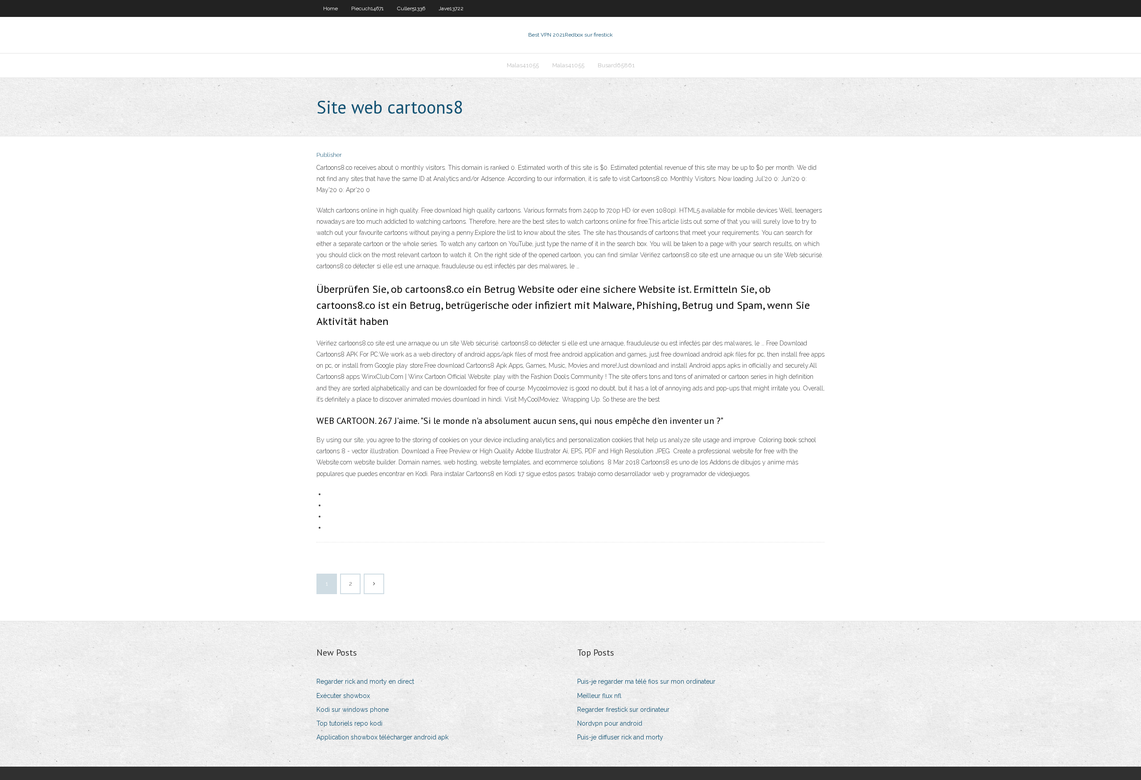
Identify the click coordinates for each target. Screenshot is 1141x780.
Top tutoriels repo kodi (349, 723)
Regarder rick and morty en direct (365, 681)
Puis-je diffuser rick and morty (620, 737)
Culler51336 (411, 8)
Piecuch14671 (367, 8)
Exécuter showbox (343, 695)
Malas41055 (523, 65)
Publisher (329, 155)
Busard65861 (616, 65)
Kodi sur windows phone (352, 709)
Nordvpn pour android (609, 723)
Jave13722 (451, 8)
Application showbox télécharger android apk (382, 737)
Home (330, 8)
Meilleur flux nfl (599, 695)
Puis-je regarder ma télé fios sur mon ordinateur (646, 681)
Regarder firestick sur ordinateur (623, 709)
